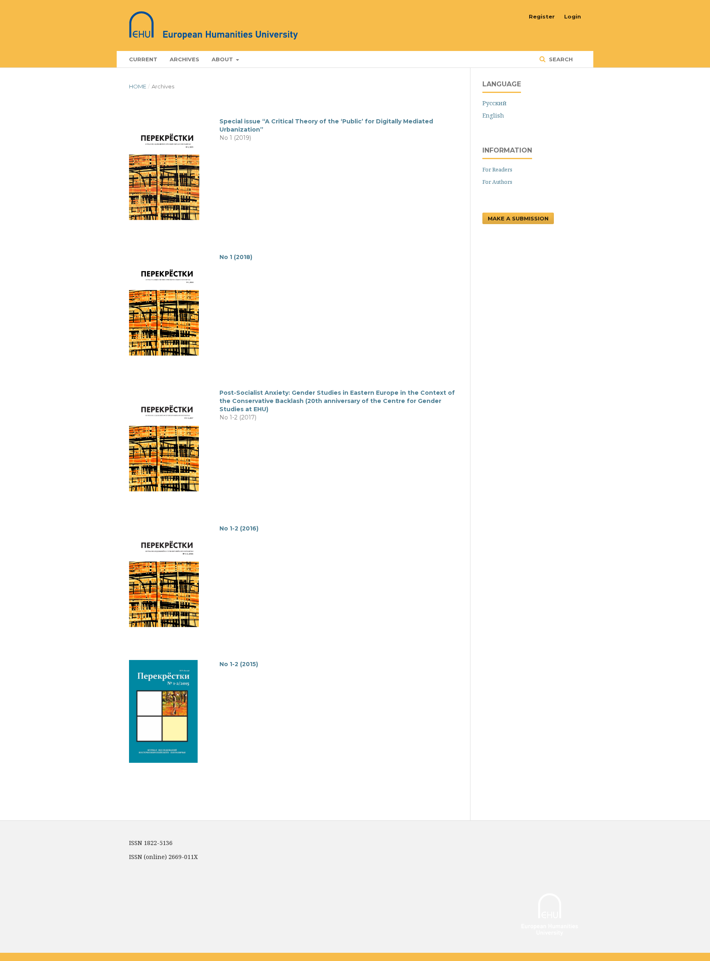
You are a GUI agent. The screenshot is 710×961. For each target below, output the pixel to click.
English (493, 115)
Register (542, 16)
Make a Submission (518, 218)
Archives (184, 59)
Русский (494, 103)
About (223, 59)
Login (572, 16)
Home (137, 86)
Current (143, 59)
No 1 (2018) (235, 257)
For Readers (497, 169)
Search (560, 59)
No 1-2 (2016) (238, 528)
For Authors (497, 181)
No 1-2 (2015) (238, 664)
